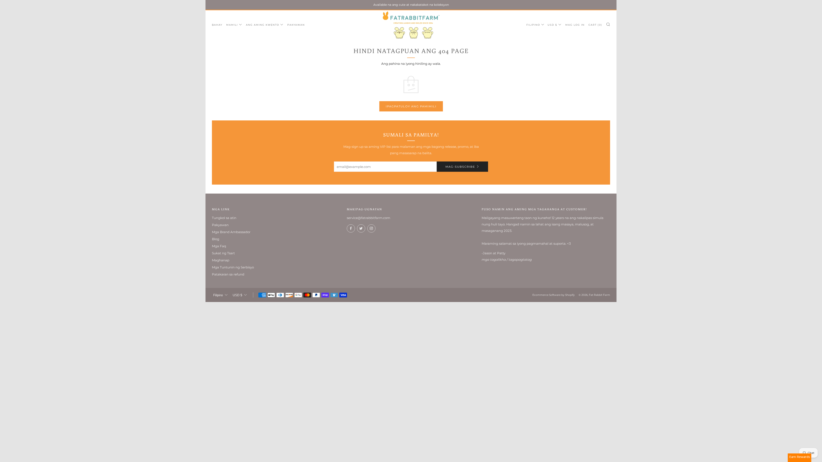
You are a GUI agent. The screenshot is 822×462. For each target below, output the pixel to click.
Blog (215, 239)
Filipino (533, 24)
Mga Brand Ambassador (231, 232)
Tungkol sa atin (224, 218)
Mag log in (575, 24)
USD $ (552, 24)
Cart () (595, 24)
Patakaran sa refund (228, 274)
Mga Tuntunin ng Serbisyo (233, 267)
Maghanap (220, 260)
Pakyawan (296, 24)
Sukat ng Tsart (223, 253)
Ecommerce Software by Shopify (553, 294)
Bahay (217, 24)
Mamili (232, 24)
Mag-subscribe (460, 166)
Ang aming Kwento (262, 24)
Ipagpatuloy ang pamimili (411, 106)
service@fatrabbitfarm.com (368, 218)
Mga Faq (219, 246)
